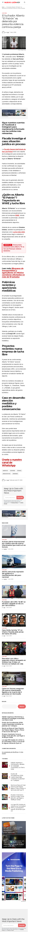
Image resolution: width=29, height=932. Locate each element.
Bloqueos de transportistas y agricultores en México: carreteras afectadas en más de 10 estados (13, 272)
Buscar (4, 701)
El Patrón (12, 470)
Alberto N (5, 470)
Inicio (3, 7)
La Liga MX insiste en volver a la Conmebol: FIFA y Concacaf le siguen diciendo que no (13, 741)
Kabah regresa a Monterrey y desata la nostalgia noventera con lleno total (13, 718)
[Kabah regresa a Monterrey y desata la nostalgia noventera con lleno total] (5, 765)
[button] (3, 2)
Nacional (4, 13)
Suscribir (20, 497)
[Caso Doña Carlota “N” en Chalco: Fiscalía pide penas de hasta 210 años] (14, 620)
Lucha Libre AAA (19, 232)
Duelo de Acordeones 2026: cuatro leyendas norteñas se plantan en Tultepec (12, 724)
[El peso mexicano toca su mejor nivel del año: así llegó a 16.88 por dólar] (5, 797)
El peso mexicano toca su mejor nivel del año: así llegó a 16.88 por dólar (13, 735)
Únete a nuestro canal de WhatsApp (12, 462)
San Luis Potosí (6, 473)
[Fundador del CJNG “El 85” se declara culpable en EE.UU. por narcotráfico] (14, 592)
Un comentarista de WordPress (10, 752)
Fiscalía (19, 470)
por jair (5, 832)
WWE (17, 215)
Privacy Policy (14, 502)
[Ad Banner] (14, 113)
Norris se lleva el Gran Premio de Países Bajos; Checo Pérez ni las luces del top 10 (13, 730)
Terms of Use (10, 930)
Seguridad (15, 473)
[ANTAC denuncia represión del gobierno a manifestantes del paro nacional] (14, 561)
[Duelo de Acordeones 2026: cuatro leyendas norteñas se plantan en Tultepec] (5, 776)
